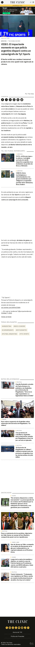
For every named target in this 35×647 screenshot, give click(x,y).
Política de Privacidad (17, 636)
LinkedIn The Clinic (22, 628)
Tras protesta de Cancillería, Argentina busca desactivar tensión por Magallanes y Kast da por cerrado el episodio (24, 436)
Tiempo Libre (15, 542)
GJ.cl (31, 644)
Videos (4, 419)
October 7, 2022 (6, 313)
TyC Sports (22, 114)
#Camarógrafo (7, 330)
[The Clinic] (3, 2)
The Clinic (9, 643)
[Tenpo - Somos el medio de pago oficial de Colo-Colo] (17, 11)
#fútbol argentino (9, 334)
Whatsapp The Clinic (16, 628)
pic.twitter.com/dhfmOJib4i (10, 308)
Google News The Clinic (28, 628)
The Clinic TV (19, 628)
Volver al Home (6, 317)
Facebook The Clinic (10, 628)
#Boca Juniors (19, 326)
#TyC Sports (24, 334)
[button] (2, 99)
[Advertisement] (17, 219)
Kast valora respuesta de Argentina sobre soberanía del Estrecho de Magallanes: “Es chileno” (16, 423)
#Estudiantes (21, 330)
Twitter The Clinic (7, 628)
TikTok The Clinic (25, 628)
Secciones (33, 2)
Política (19, 382)
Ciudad (14, 495)
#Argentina (6, 326)
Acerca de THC (17, 632)
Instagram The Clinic (13, 628)
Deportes (4, 41)
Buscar (30, 2)
